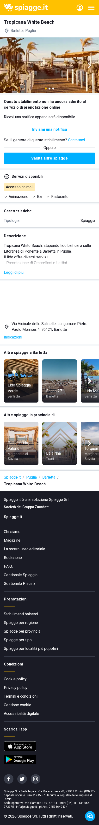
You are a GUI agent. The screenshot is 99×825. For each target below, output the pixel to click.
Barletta (48, 477)
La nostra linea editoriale (24, 549)
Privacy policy (15, 687)
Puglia (31, 477)
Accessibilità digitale (21, 713)
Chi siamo (12, 531)
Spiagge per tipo (18, 640)
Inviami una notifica (49, 129)
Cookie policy (15, 679)
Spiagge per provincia (22, 631)
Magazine (12, 540)
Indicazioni (13, 337)
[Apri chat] (90, 816)
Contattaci (76, 140)
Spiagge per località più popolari (31, 648)
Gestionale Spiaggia (20, 575)
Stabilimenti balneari (21, 614)
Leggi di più (14, 272)
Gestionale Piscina (19, 583)
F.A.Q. (8, 566)
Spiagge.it (12, 477)
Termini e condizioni (20, 696)
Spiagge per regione (21, 622)
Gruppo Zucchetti (36, 507)
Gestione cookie (17, 705)
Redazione (13, 557)
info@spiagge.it (26, 806)
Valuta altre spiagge (49, 158)
